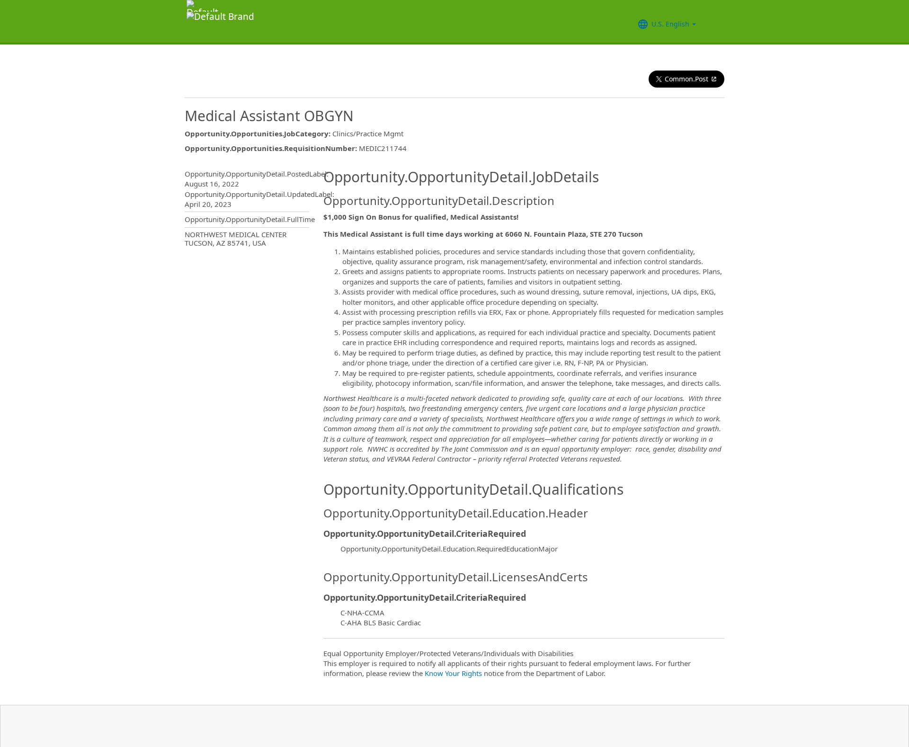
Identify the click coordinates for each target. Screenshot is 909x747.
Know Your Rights (453, 673)
